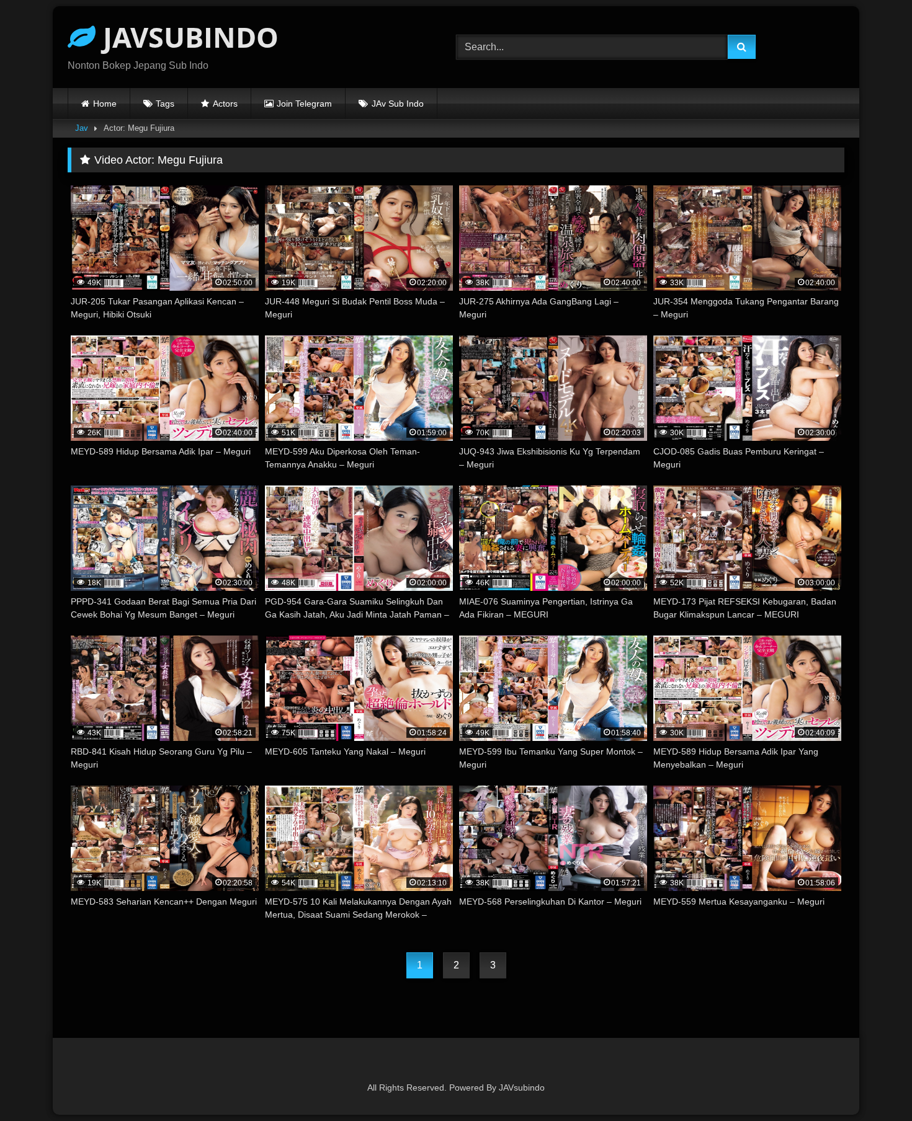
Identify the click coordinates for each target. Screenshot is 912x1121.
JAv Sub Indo (398, 104)
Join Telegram (304, 104)
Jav (81, 128)
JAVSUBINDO (187, 37)
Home (105, 104)
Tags (165, 104)
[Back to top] (873, 1084)
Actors (225, 104)
